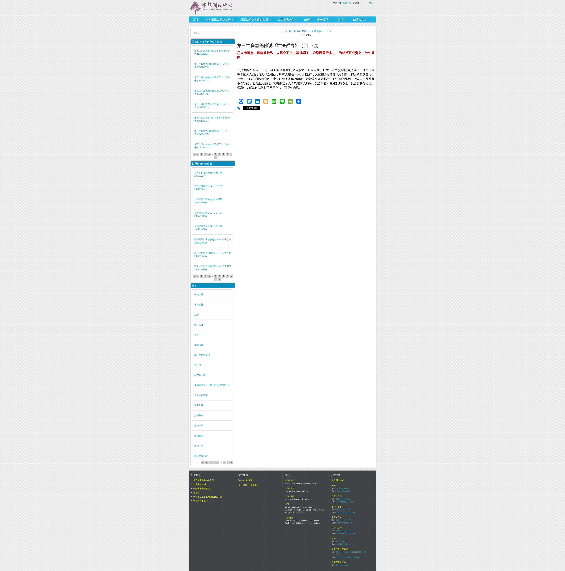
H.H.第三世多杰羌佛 (218, 19)
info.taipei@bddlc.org (345, 502)
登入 (371, 3)
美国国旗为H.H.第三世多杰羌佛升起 (212, 385)
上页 (284, 31)
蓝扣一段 (198, 425)
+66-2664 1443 (341, 541)
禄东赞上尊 (199, 375)
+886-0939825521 (342, 499)
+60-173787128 (341, 552)
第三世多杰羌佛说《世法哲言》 (306, 31)
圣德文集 (359, 19)
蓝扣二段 (198, 445)
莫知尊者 (198, 415)
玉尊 (196, 335)
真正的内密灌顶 (202, 355)
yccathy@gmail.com (345, 491)
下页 (328, 31)
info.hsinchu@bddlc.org (346, 533)
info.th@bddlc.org (344, 544)
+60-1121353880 (355, 552)
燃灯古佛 (198, 324)
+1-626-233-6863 (342, 488)
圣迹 (307, 19)
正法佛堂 (198, 304)
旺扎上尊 (198, 294)
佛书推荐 (323, 19)
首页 (195, 19)
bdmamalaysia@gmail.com (348, 557)
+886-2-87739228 (342, 510)
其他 (341, 19)
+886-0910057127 (342, 520)
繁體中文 (347, 3)
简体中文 (337, 3)
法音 (196, 314)
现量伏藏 (198, 345)
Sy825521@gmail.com (346, 512)
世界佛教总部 (286, 19)
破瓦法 (197, 365)
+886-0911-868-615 (343, 531)
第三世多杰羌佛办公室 (254, 19)
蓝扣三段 (198, 435)
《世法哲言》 (251, 108)
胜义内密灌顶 (201, 395)
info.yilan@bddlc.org (345, 523)
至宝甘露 (198, 405)
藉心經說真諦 (201, 455)
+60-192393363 (341, 565)
